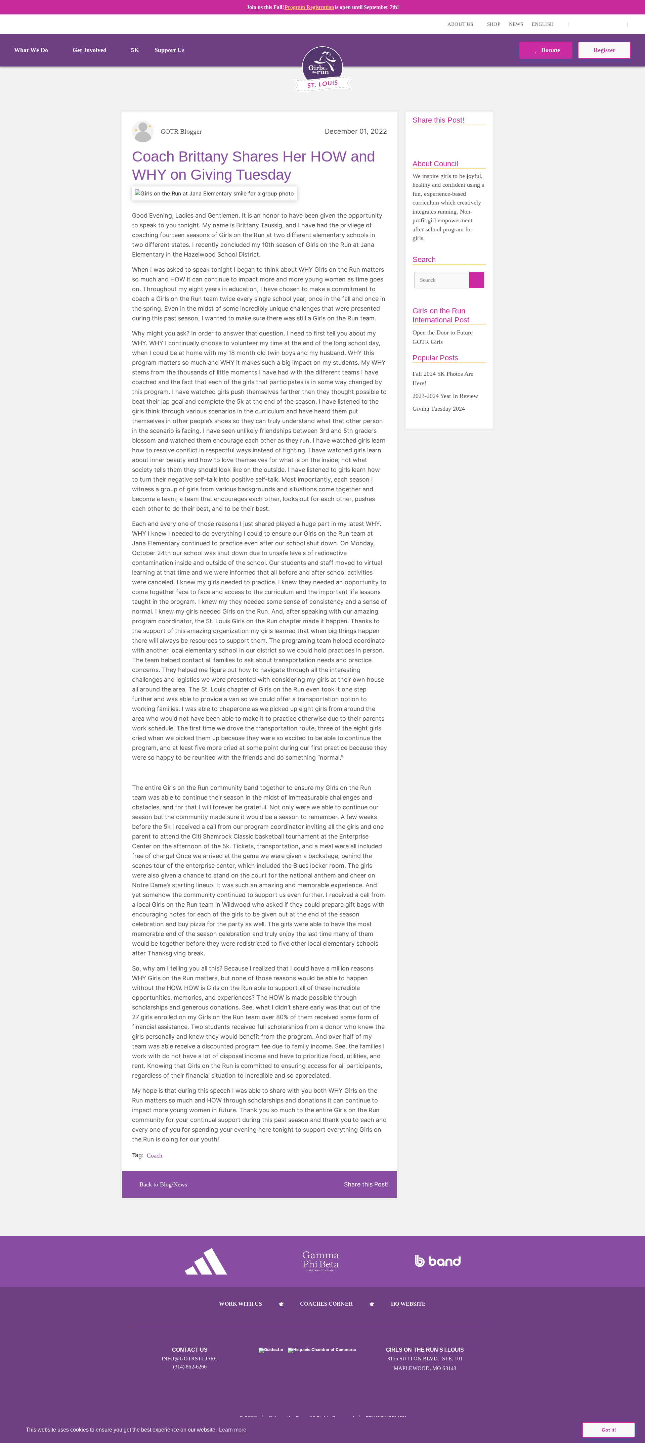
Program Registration (309, 7)
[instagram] (577, 24)
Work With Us (240, 1304)
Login (6, 24)
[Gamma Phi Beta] (321, 1261)
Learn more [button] (232, 1430)
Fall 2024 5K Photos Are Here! (443, 378)
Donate (550, 50)
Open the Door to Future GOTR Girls (443, 337)
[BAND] (438, 1261)
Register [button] (604, 50)
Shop (493, 24)
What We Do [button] (31, 50)
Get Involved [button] (89, 50)
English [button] (543, 24)
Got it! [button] (609, 1430)
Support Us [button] (169, 50)
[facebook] (619, 24)
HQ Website (408, 1304)
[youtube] (598, 24)
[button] (637, 24)
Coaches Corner (326, 1304)
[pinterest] (608, 24)
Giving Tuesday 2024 (439, 408)
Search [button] (428, 280)
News (516, 24)
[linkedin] (588, 24)
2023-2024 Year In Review (445, 396)
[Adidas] (206, 1261)
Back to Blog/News (163, 1184)
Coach (154, 1155)
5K (135, 50)
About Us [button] (460, 24)
